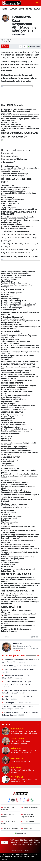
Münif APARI (16, 748)
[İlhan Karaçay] (5, 18)
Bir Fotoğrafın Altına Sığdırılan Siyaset (23, 771)
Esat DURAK (16, 767)
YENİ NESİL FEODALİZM (20, 761)
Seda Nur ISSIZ (17, 759)
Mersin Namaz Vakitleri (7, 815)
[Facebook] (9, 800)
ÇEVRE (29, 9)
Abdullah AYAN (17, 738)
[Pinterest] (16, 800)
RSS (5, 842)
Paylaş (6, 46)
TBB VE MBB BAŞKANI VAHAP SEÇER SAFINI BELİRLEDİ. (23, 752)
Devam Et (16, 650)
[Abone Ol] (34, 46)
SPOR (21, 9)
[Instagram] (20, 800)
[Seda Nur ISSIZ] (6, 760)
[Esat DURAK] (6, 770)
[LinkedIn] (24, 800)
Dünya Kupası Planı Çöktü (14, 703)
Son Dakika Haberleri (10, 828)
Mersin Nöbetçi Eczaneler (8, 808)
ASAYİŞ (13, 9)
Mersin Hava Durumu (31, 807)
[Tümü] (38, 724)
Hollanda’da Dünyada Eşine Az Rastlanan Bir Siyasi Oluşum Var (24, 733)
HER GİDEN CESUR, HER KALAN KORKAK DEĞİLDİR (24, 781)
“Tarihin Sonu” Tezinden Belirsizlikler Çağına (20, 742)
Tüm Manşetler (29, 821)
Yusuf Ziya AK (17, 777)
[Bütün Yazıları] (38, 655)
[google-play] (20, 834)
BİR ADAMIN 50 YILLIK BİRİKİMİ (16, 666)
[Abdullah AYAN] (6, 741)
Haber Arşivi (28, 828)
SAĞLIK (37, 9)
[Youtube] (28, 800)
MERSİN (4, 9)
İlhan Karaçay (18, 34)
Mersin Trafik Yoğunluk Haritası (27, 815)
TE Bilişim (25, 850)
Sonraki (34, 637)
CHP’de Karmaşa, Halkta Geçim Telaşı (19, 669)
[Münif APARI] (6, 750)
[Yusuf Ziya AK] (6, 779)
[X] (13, 800)
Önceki (6, 637)
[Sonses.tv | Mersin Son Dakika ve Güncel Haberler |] (11, 3)
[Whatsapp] (32, 800)
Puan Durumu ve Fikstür (8, 823)
